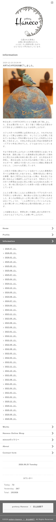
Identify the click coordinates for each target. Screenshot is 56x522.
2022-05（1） (11, 353)
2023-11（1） (11, 314)
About (6, 446)
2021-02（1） (11, 397)
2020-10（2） (11, 410)
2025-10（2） (11, 262)
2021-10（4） (11, 371)
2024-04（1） (11, 305)
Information (9, 241)
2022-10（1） (11, 340)
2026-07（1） (11, 249)
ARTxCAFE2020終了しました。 (19, 65)
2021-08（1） (11, 380)
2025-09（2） (11, 266)
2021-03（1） (11, 393)
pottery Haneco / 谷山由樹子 (22, 519)
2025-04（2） (11, 279)
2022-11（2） (11, 336)
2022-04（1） (11, 358)
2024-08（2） (11, 297)
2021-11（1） (11, 367)
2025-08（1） (11, 271)
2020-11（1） (11, 406)
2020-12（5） (11, 401)
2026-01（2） (11, 257)
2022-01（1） (11, 362)
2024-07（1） (11, 301)
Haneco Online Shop (13, 433)
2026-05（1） (11, 253)
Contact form (9, 453)
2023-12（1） (11, 310)
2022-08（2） (11, 349)
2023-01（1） (11, 332)
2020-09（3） (11, 415)
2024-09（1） (11, 292)
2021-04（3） (11, 388)
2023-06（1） (11, 327)
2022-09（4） (11, 345)
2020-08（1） (11, 419)
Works (6, 427)
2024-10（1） (11, 288)
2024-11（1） (11, 284)
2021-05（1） (11, 384)
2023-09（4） (11, 319)
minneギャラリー (11, 440)
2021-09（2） (11, 375)
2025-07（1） (11, 275)
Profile (6, 235)
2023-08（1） (11, 323)
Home (6, 228)
